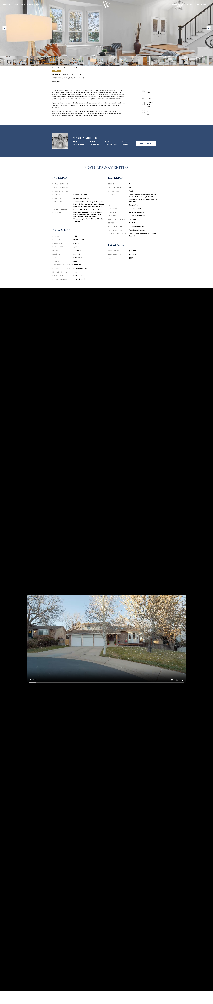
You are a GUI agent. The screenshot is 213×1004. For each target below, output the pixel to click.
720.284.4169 (95, 144)
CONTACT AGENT (146, 143)
